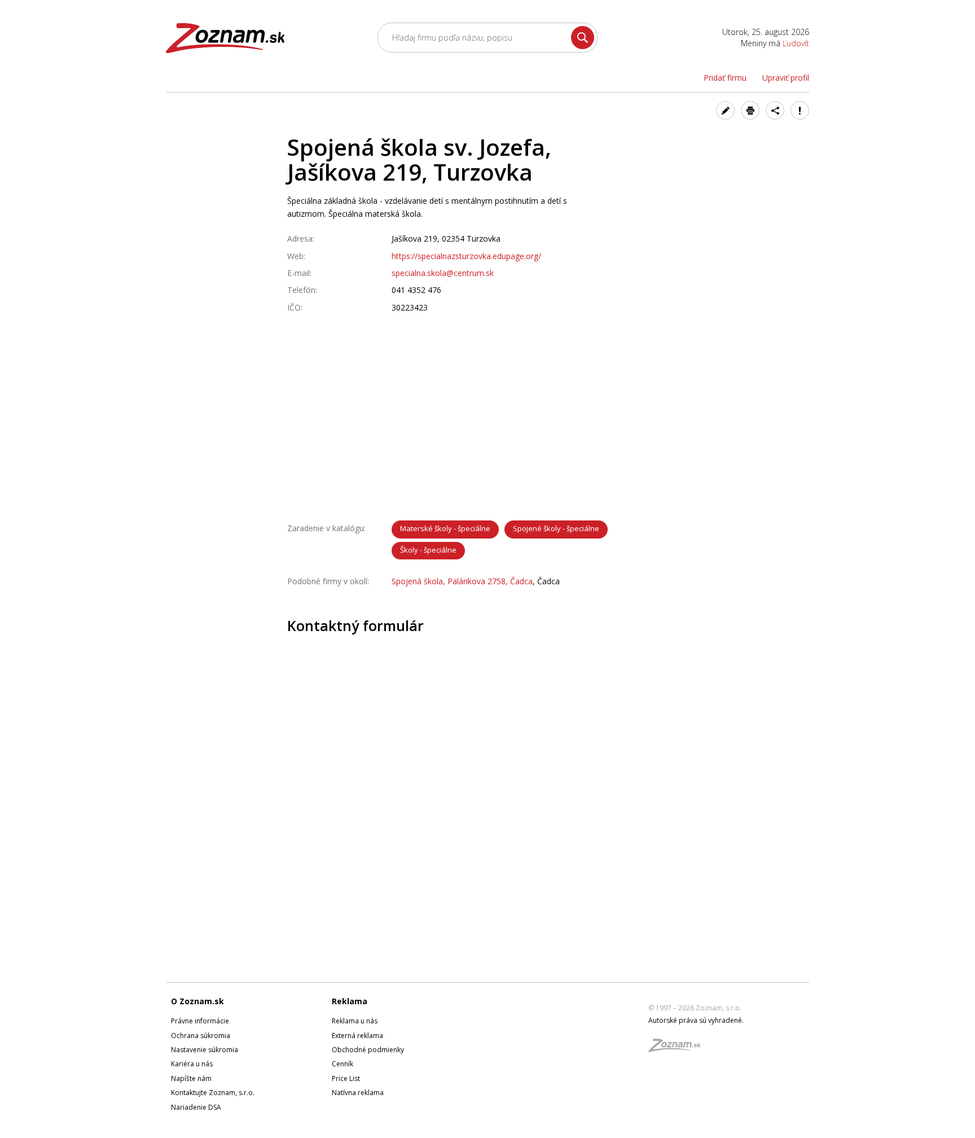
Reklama (349, 1001)
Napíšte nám (191, 1078)
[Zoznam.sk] (678, 1048)
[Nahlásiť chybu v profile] (799, 110)
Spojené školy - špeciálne (556, 528)
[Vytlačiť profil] (750, 110)
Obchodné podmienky (368, 1049)
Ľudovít (796, 43)
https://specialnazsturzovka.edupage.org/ (466, 256)
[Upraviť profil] (725, 110)
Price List (346, 1078)
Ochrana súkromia (200, 1035)
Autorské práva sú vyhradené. (696, 1020)
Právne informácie (200, 1021)
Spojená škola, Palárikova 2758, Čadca (462, 581)
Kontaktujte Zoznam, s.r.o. (212, 1092)
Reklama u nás (354, 1021)
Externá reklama (357, 1035)
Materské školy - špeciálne (445, 528)
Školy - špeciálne (428, 550)
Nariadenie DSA (196, 1107)
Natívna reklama (358, 1092)
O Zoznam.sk (197, 1001)
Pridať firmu (725, 77)
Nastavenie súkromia (204, 1049)
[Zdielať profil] (775, 110)
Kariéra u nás (192, 1064)
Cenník (342, 1064)
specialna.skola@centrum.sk (443, 273)
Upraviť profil (785, 77)
